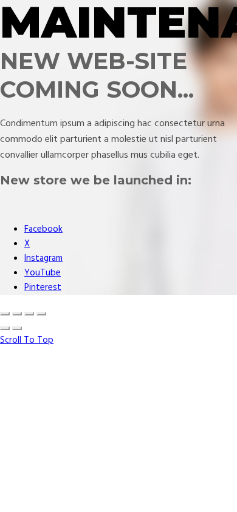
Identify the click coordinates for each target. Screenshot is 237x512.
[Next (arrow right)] (17, 328)
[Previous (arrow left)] (5, 328)
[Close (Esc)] (5, 313)
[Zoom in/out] (41, 313)
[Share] (17, 313)
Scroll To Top (26, 340)
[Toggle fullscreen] (29, 313)
